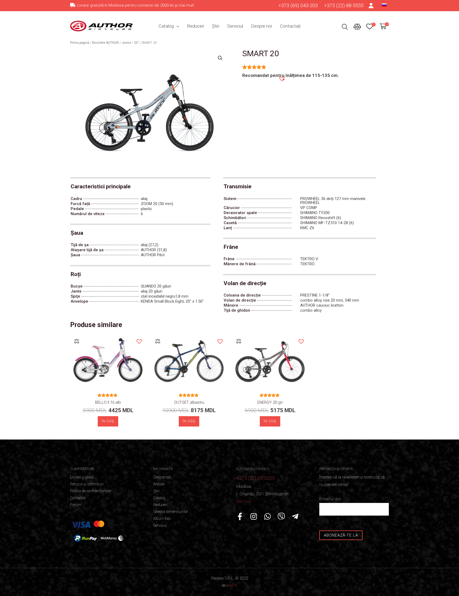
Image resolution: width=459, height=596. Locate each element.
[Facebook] (240, 516)
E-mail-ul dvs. (330, 499)
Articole (159, 484)
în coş (189, 421)
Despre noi (261, 26)
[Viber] (281, 516)
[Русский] (384, 5)
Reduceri (195, 26)
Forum (75, 505)
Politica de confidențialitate (90, 491)
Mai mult (243, 501)
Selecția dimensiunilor (170, 512)
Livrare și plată (81, 477)
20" (136, 43)
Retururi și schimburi (87, 484)
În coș (108, 421)
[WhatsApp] (267, 516)
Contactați (290, 26)
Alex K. (232, 585)
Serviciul (235, 26)
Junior (126, 43)
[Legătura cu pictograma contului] (371, 5)
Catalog (166, 26)
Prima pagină (79, 43)
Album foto (162, 518)
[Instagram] (253, 516)
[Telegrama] (295, 516)
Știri (215, 26)
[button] (281, 78)
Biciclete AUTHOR (105, 43)
